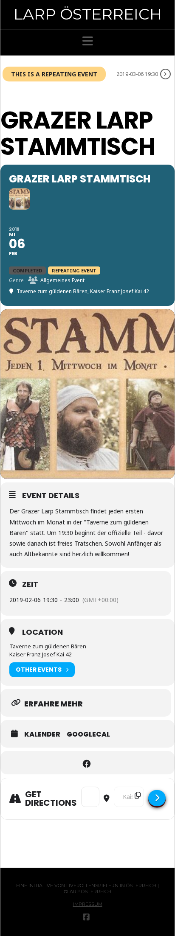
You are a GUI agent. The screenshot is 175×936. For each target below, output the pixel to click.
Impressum (87, 904)
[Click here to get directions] (157, 798)
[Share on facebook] (86, 762)
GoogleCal (88, 734)
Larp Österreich (88, 14)
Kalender (42, 734)
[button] (87, 41)
